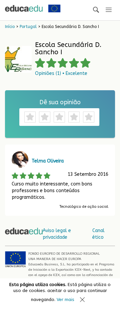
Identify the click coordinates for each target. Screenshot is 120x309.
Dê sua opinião (60, 102)
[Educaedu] (24, 8)
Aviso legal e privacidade (57, 234)
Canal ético (98, 234)
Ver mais (65, 299)
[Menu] (108, 10)
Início (10, 26)
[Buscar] (96, 10)
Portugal (28, 26)
